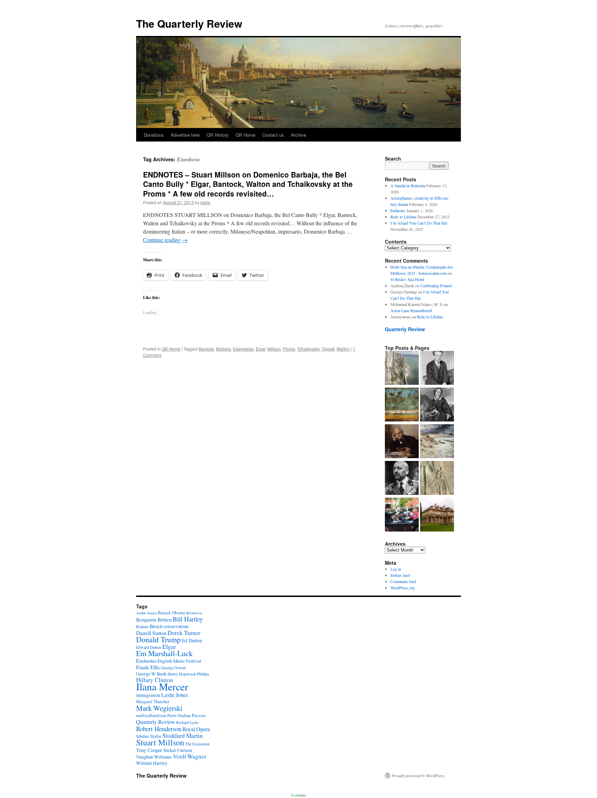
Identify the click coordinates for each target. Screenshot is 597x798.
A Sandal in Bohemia (407, 185)
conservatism (176, 626)
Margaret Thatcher (152, 702)
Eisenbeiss (243, 349)
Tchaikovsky (308, 349)
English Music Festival (179, 661)
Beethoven (194, 612)
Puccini (199, 715)
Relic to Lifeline (403, 216)
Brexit (156, 626)
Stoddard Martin (182, 736)
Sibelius (142, 736)
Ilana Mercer (162, 686)
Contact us (273, 135)
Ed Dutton (192, 640)
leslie (205, 202)
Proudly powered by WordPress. (418, 775)
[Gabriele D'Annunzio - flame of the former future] (402, 478)
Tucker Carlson (177, 750)
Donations (154, 135)
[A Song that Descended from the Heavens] (402, 405)
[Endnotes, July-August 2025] (437, 368)
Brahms (142, 626)
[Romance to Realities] (437, 442)
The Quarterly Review (189, 23)
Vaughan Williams (154, 757)
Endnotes (398, 210)
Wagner (196, 756)
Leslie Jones (174, 695)
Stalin (155, 736)
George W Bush (151, 674)
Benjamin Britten (154, 619)
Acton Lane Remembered (411, 310)
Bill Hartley (188, 619)
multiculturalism (151, 715)
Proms (289, 349)
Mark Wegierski (159, 708)
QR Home (245, 135)
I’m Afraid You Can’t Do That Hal (418, 223)
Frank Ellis (148, 667)
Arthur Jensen (146, 612)
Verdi (179, 756)
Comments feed (403, 581)
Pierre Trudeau (179, 715)
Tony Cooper (149, 750)
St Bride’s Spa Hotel (407, 279)
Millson (274, 349)
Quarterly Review (405, 329)
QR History (218, 135)
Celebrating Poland (436, 285)
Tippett (328, 349)
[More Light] (402, 442)
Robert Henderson (158, 728)
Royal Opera (196, 729)
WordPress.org (402, 587)
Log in (395, 569)
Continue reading (165, 239)
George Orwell (173, 667)
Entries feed (400, 575)
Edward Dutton (148, 647)
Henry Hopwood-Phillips (188, 674)
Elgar (260, 349)
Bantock (206, 349)
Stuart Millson (160, 742)
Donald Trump (158, 639)
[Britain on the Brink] (402, 368)
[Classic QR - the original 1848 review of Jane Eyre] (437, 405)
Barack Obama (171, 612)
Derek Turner (184, 633)
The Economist (197, 743)
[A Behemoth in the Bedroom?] (402, 515)
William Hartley (152, 763)
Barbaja (223, 349)
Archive (298, 135)
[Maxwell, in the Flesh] (437, 515)
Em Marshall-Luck (164, 653)
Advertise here (185, 135)
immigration (148, 695)
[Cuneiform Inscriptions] (437, 478)
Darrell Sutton (151, 632)
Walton (343, 349)
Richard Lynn (187, 722)
